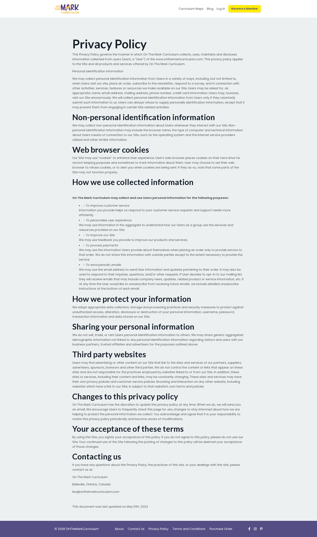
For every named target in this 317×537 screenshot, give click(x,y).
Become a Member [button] (244, 9)
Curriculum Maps (191, 9)
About (119, 529)
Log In (221, 9)
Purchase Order (221, 529)
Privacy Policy (158, 529)
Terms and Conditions (189, 529)
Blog (210, 9)
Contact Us (136, 529)
